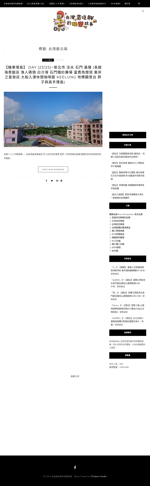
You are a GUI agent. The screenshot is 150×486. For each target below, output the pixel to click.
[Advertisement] (127, 85)
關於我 (127, 4)
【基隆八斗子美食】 (56, 4)
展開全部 (113, 214)
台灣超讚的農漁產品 (121, 227)
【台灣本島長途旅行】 (97, 4)
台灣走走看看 (118, 224)
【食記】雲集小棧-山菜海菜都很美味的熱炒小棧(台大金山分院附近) (127, 308)
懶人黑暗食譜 (118, 230)
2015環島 (48, 60)
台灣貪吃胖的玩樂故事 (13, 4)
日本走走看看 (118, 221)
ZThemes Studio (99, 476)
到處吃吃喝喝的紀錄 (121, 217)
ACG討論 (116, 240)
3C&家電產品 (118, 234)
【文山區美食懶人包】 (35, 4)
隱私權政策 (8, 11)
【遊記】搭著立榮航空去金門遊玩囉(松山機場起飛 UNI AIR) (128, 283)
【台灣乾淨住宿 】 (77, 4)
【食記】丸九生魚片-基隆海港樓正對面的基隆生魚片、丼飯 (127, 321)
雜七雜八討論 (118, 244)
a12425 (116, 280)
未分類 (115, 250)
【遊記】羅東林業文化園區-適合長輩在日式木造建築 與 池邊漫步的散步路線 (127, 175)
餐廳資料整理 (118, 237)
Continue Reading (53, 169)
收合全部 (138, 214)
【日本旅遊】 (115, 4)
